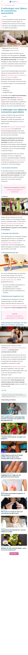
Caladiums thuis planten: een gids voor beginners (13, 437)
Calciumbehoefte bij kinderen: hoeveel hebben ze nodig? (13, 530)
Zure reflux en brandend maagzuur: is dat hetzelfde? (13, 494)
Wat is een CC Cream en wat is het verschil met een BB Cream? (12, 512)
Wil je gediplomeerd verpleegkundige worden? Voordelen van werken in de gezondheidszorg (13, 418)
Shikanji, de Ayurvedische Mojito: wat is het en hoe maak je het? (13, 549)
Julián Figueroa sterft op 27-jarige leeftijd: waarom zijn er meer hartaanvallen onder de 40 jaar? (12, 456)
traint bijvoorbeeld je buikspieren (10, 242)
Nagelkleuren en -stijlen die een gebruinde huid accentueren (11, 476)
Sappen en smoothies (6, 546)
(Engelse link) (13, 223)
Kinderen (3, 528)
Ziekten (3, 453)
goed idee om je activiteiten (18, 366)
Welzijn (2, 5)
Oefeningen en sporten (10, 5)
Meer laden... (14, 553)
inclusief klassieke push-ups (8, 279)
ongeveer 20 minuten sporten (18, 160)
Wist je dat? (4, 510)
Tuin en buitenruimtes (6, 435)
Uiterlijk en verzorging (7, 415)
